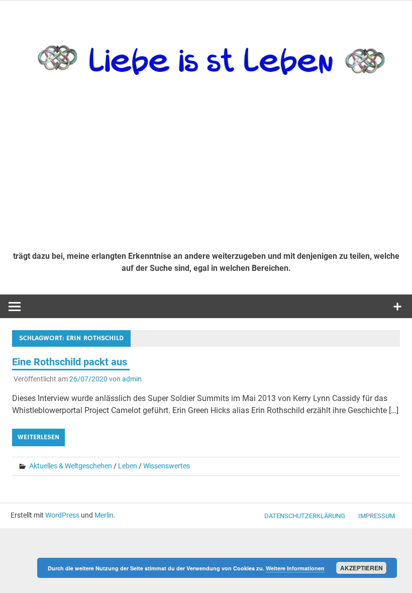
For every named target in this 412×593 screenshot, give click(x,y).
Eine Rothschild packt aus (71, 362)
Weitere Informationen (295, 568)
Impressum (376, 516)
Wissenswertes (166, 466)
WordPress (62, 515)
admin (132, 379)
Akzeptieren (361, 567)
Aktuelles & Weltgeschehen (70, 466)
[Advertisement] (206, 167)
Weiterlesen (38, 437)
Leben (127, 466)
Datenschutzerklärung (304, 516)
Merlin (104, 515)
